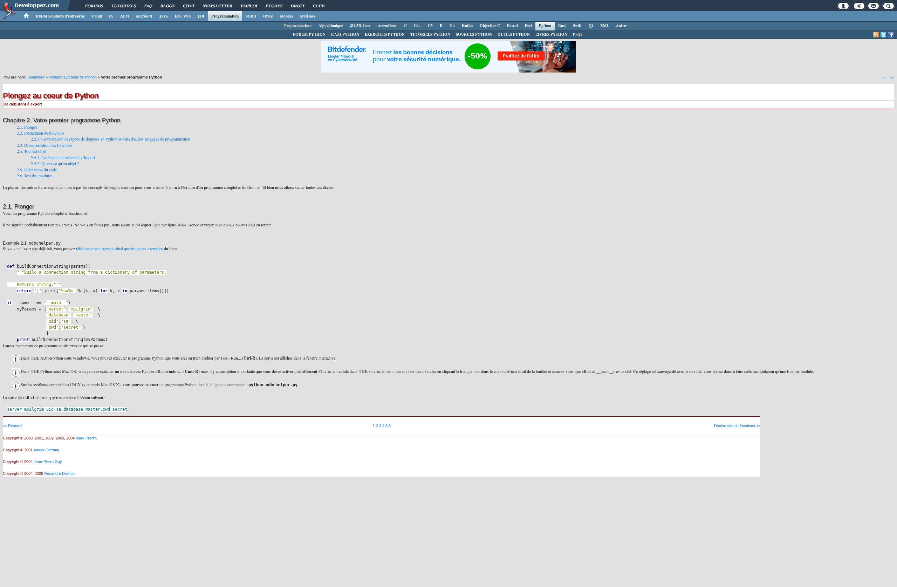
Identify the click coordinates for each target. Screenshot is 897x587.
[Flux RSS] (876, 34)
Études (274, 6)
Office (268, 16)
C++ (417, 25)
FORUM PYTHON (309, 34)
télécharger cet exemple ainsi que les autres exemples (119, 248)
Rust (562, 25)
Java (163, 16)
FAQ (148, 6)
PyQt (577, 34)
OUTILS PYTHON (514, 34)
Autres (621, 25)
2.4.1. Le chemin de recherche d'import (63, 157)
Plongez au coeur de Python (73, 77)
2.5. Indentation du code (37, 169)
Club (318, 6)
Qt (591, 25)
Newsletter (217, 6)
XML (604, 25)
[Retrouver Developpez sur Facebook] (890, 34)
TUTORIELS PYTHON (430, 34)
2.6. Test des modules (35, 175)
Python (545, 25)
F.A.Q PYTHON (345, 34)
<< (884, 77)
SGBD (251, 16)
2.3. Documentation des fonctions (45, 145)
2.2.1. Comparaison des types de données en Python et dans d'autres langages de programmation (110, 139)
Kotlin (467, 25)
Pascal (512, 25)
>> (892, 77)
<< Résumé (12, 426)
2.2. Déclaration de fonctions (40, 133)
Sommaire (35, 77)
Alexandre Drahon (59, 473)
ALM (124, 16)
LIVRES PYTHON (551, 34)
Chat (188, 6)
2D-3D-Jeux (360, 25)
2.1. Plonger (27, 127)
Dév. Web (183, 16)
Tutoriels (124, 6)
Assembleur (387, 25)
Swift (577, 25)
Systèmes (307, 16)
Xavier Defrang (46, 450)
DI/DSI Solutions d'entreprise (60, 16)
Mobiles (286, 16)
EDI (201, 16)
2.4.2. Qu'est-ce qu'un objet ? (55, 163)
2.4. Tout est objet (31, 151)
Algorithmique (331, 25)
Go (452, 25)
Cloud (97, 16)
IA (111, 16)
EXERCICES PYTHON (385, 34)
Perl (528, 25)
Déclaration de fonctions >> (737, 426)
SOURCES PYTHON (474, 34)
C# (430, 25)
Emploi (249, 6)
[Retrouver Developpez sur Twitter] (883, 34)
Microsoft (144, 16)
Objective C (490, 25)
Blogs (167, 6)
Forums (94, 6)
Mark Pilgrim (86, 438)
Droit (297, 6)
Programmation (225, 16)
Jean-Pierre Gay (48, 461)
